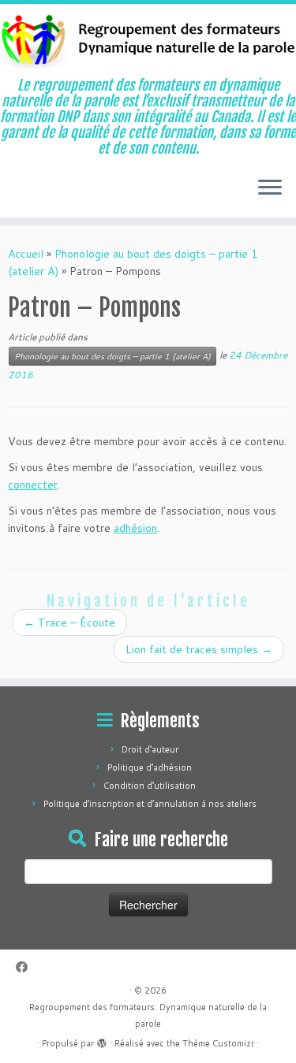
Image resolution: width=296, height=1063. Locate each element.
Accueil (25, 254)
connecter (33, 484)
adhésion (135, 528)
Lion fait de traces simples (199, 649)
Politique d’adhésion (149, 767)
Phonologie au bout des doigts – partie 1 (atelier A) (112, 356)
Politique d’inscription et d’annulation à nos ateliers (150, 803)
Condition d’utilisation (149, 785)
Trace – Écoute (69, 622)
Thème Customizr (218, 1043)
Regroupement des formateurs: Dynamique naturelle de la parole (148, 1015)
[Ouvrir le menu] (270, 189)
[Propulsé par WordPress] (101, 1040)
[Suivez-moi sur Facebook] (26, 967)
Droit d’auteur (150, 749)
